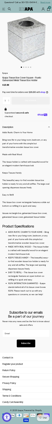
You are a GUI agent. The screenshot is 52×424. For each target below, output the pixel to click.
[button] (9, 98)
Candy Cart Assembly (12, 402)
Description (7, 127)
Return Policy (8, 370)
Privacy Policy (9, 383)
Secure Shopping (10, 376)
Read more (45, 2)
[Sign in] (43, 9)
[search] (9, 9)
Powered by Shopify (33, 410)
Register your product (12, 364)
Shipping (6, 389)
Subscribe (26, 343)
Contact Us (7, 357)
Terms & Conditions (11, 396)
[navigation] (21, 67)
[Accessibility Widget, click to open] (6, 417)
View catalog (4, 9)
